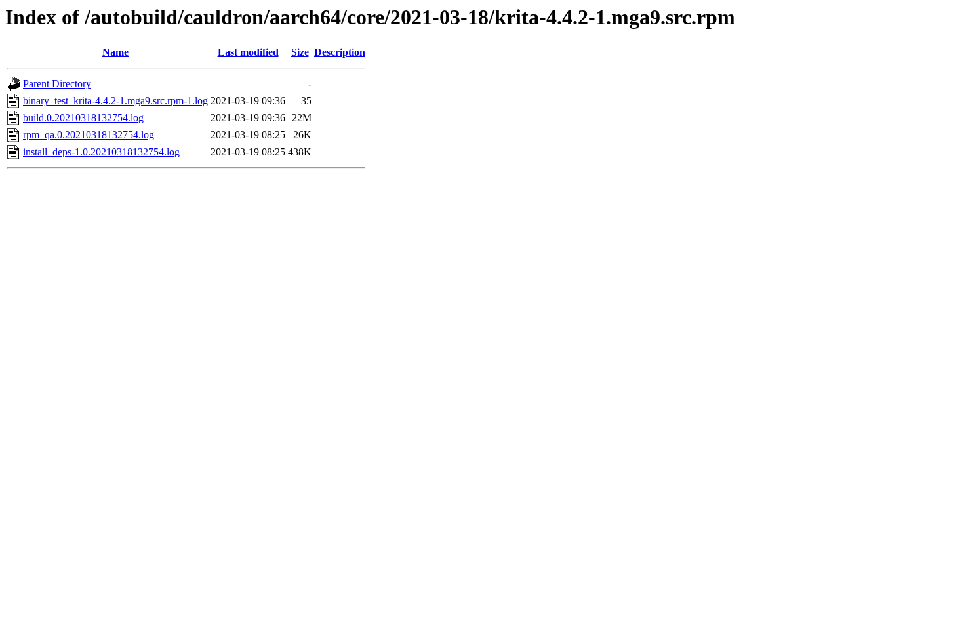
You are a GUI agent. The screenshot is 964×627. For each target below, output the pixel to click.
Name (115, 52)
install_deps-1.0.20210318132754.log (101, 151)
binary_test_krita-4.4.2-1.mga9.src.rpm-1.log (115, 100)
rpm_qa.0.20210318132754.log (88, 134)
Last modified (248, 52)
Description (339, 52)
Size (300, 52)
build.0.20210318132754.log (83, 117)
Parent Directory (57, 83)
